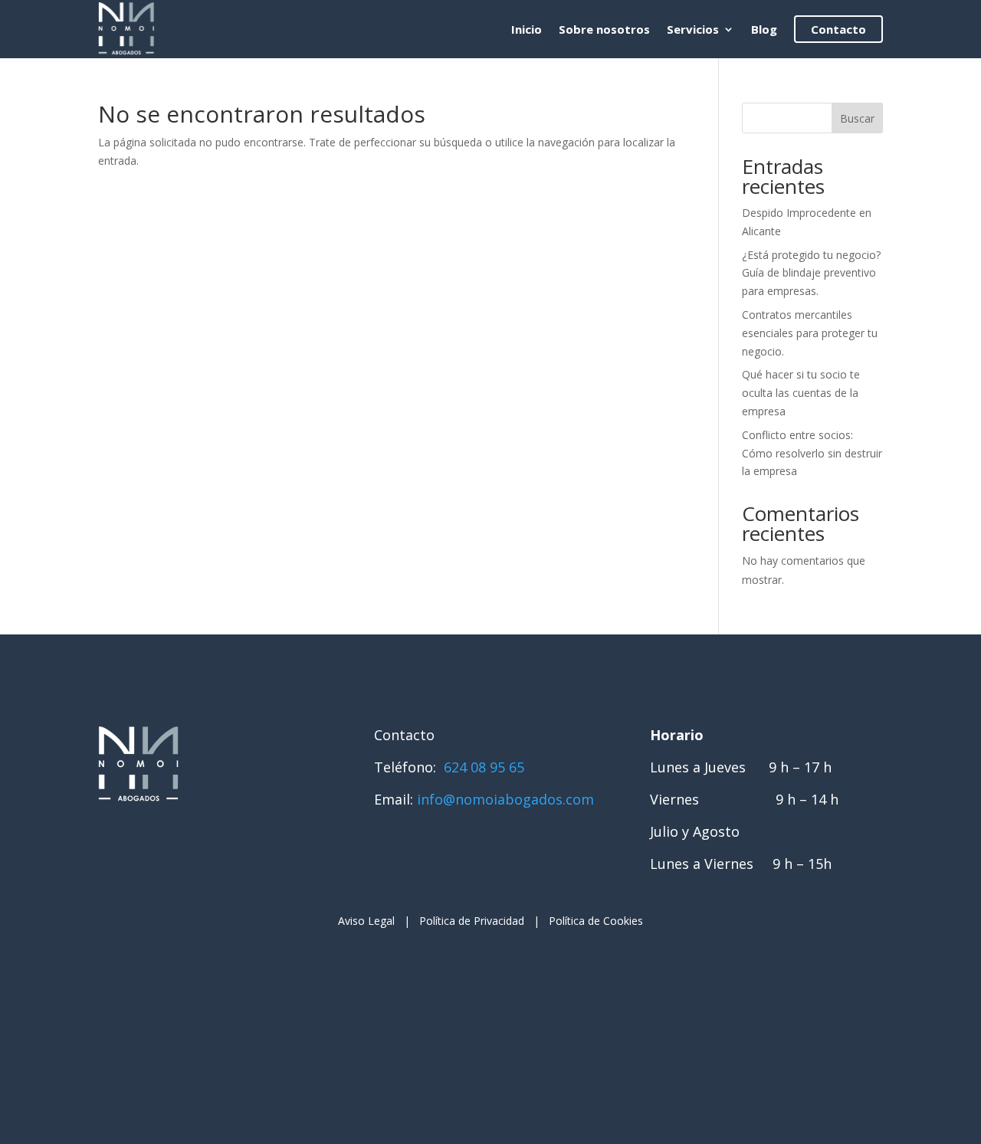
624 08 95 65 (482, 767)
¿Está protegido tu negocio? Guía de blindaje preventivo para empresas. (811, 273)
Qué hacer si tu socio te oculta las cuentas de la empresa (801, 392)
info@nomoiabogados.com (505, 799)
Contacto (838, 29)
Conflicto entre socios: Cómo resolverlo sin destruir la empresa (812, 453)
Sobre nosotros (604, 29)
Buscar (857, 118)
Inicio (526, 29)
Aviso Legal (366, 920)
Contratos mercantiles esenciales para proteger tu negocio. (810, 333)
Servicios (693, 29)
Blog (764, 29)
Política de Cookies (596, 920)
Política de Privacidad (471, 920)
